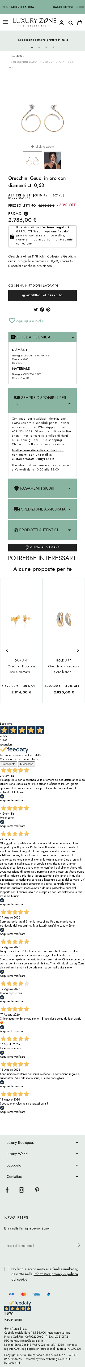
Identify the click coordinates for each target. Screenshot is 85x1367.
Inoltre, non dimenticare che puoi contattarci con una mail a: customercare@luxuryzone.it (38, 454)
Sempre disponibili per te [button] (40, 400)
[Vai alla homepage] (37, 22)
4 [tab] (53, 47)
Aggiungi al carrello (44, 295)
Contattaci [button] (14, 1176)
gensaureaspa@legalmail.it (26, 1341)
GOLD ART (63, 660)
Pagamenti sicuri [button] (36, 488)
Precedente (8, 764)
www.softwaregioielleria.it (54, 1359)
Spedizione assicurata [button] (43, 509)
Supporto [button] (14, 1165)
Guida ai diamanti (45, 547)
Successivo (26, 764)
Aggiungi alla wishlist (29, 321)
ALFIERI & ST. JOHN (25, 195)
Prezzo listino (22, 205)
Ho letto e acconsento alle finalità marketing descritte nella (44, 1274)
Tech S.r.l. (14, 1363)
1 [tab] (32, 47)
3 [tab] (46, 47)
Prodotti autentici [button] (38, 530)
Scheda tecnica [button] (33, 337)
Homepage (16, 56)
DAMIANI (21, 660)
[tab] (42, 337)
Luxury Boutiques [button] (20, 1142)
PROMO (14, 213)
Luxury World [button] (17, 1154)
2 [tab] (39, 47)
